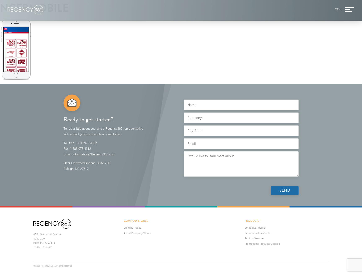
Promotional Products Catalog (262, 244)
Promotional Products (257, 233)
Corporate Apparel (255, 227)
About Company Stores (137, 233)
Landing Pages (132, 227)
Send (284, 190)
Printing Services (254, 238)
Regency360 (25, 10)
